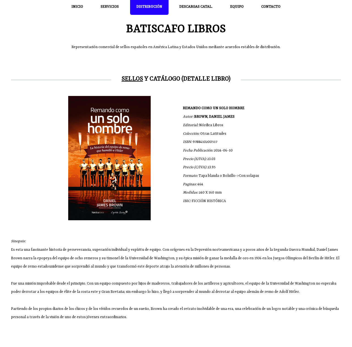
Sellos (132, 79)
